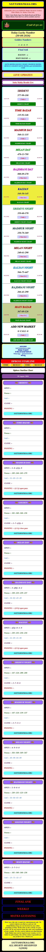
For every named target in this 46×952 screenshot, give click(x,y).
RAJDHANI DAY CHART (23, 183)
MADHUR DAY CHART (23, 143)
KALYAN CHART (23, 202)
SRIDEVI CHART (23, 104)
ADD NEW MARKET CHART (23, 340)
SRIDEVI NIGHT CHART (23, 222)
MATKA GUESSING (23, 915)
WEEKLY (23, 908)
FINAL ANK (23, 901)
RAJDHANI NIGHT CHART (23, 300)
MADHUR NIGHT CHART (23, 242)
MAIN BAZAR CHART (23, 320)
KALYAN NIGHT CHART (23, 281)
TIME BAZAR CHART (23, 124)
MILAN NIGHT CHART (23, 261)
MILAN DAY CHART (23, 163)
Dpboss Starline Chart (23, 370)
